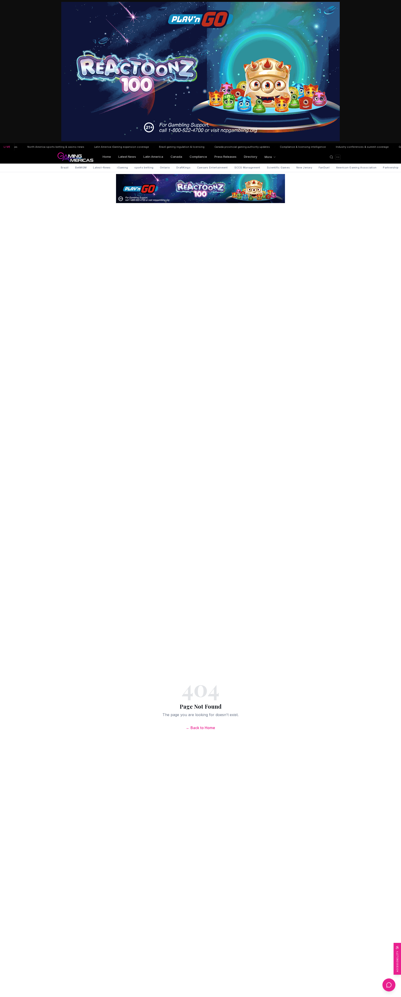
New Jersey (304, 167)
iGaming (122, 167)
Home (107, 156)
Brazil (65, 167)
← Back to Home (200, 727)
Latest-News (101, 167)
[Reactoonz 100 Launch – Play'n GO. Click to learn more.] (200, 71)
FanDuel (324, 167)
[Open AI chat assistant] (388, 984)
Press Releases (225, 156)
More (268, 157)
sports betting (143, 167)
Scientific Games (278, 167)
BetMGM (81, 167)
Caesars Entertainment (212, 167)
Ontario (165, 167)
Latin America (153, 156)
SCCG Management (247, 167)
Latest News (127, 156)
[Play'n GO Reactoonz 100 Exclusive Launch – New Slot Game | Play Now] (200, 188)
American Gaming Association (356, 167)
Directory (250, 156)
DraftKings (183, 167)
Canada (176, 156)
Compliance (198, 156)
